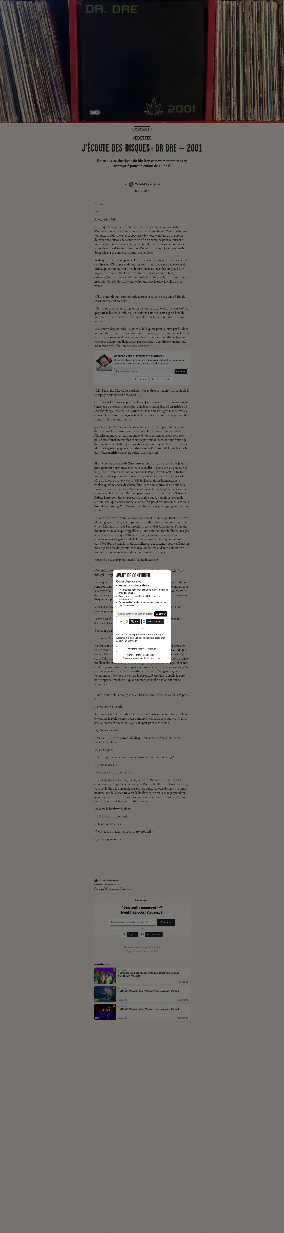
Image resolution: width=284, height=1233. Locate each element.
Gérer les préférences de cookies (142, 655)
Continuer (161, 614)
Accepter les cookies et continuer (142, 649)
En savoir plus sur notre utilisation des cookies (142, 658)
